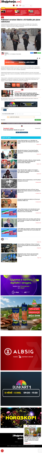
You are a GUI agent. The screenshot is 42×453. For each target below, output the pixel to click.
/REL (14, 99)
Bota (2, 17)
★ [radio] (15, 114)
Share (32, 52)
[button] (2, 451)
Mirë (17, 132)
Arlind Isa (6, 238)
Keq (21, 132)
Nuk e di (25, 132)
